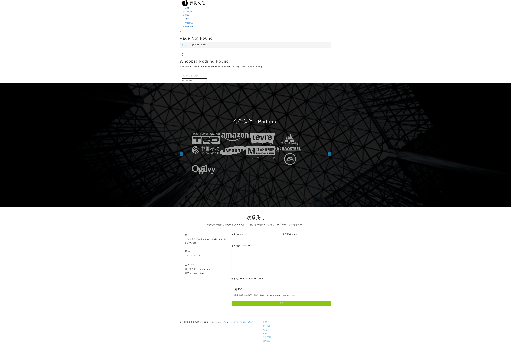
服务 (187, 19)
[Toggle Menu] (181, 31)
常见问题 (189, 23)
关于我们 (189, 12)
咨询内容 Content (242, 246)
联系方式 (189, 26)
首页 (187, 8)
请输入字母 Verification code (248, 279)
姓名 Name (238, 234)
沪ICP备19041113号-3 (242, 322)
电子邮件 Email (291, 234)
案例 (187, 15)
